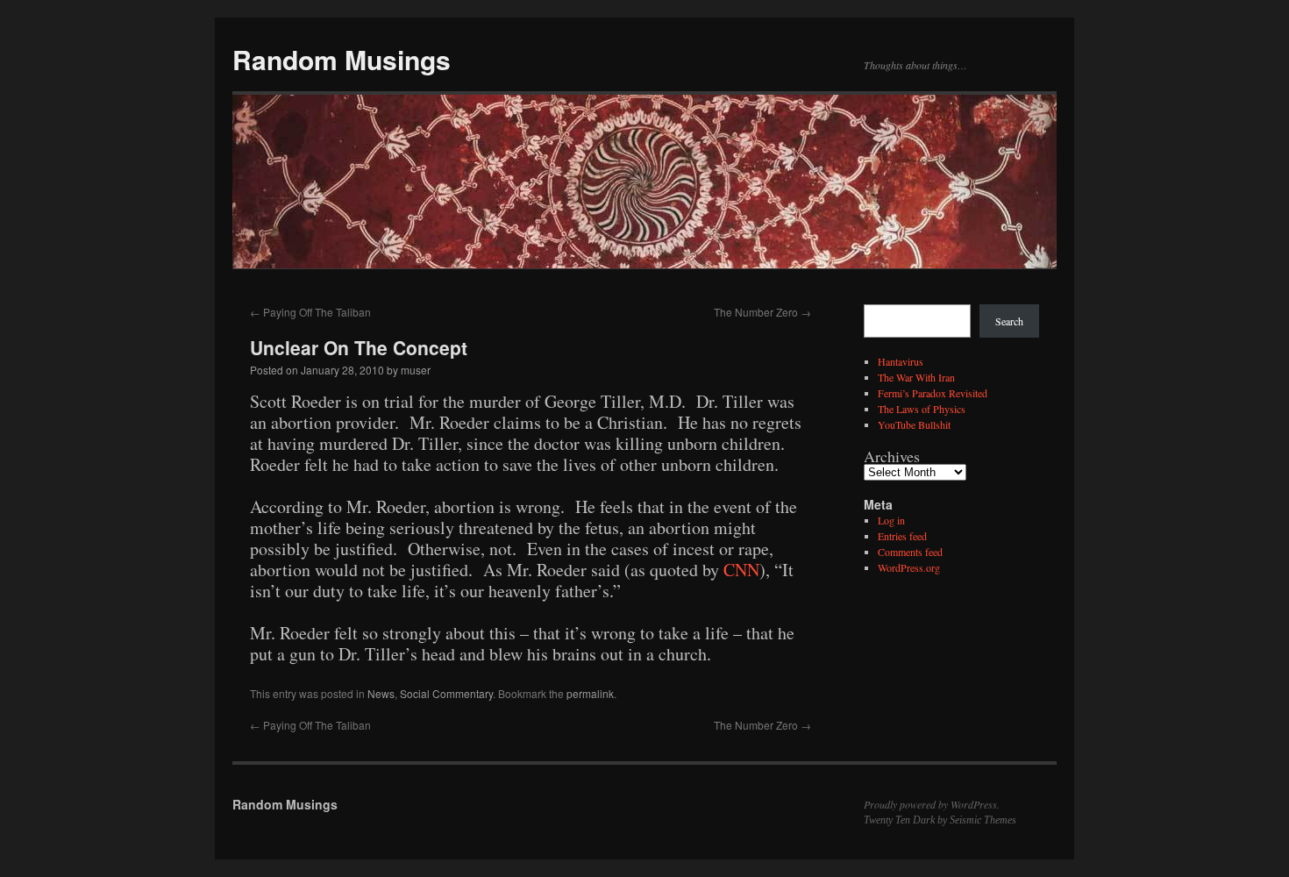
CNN (741, 569)
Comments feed (910, 552)
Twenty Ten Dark (899, 820)
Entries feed (902, 536)
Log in (891, 520)
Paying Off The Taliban (310, 311)
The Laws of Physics (921, 409)
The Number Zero (762, 311)
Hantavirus (900, 361)
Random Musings (341, 59)
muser (416, 369)
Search (1009, 321)
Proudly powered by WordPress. (932, 804)
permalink (590, 693)
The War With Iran (916, 377)
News (381, 693)
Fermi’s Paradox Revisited (932, 393)
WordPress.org (909, 567)
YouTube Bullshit (914, 424)
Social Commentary (446, 693)
